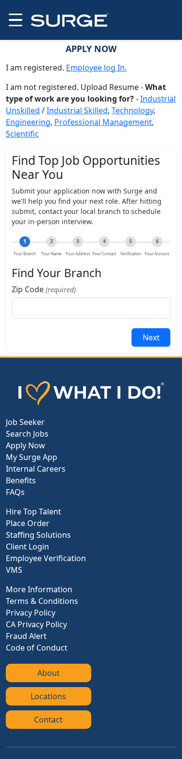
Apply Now (25, 445)
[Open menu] (14, 20)
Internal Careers (36, 468)
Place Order (28, 523)
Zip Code (44, 289)
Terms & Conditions (42, 601)
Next (151, 337)
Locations (48, 696)
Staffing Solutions (38, 535)
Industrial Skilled (77, 110)
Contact (48, 719)
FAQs (15, 492)
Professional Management (103, 122)
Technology (132, 110)
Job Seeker (25, 422)
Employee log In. (96, 67)
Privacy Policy (30, 612)
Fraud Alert (26, 636)
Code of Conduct (36, 647)
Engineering (28, 122)
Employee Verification (46, 558)
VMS (14, 570)
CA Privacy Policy (36, 624)
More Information (39, 589)
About (48, 673)
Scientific (22, 133)
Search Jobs (27, 433)
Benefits (21, 480)
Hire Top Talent (33, 511)
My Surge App (31, 457)
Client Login (27, 546)
